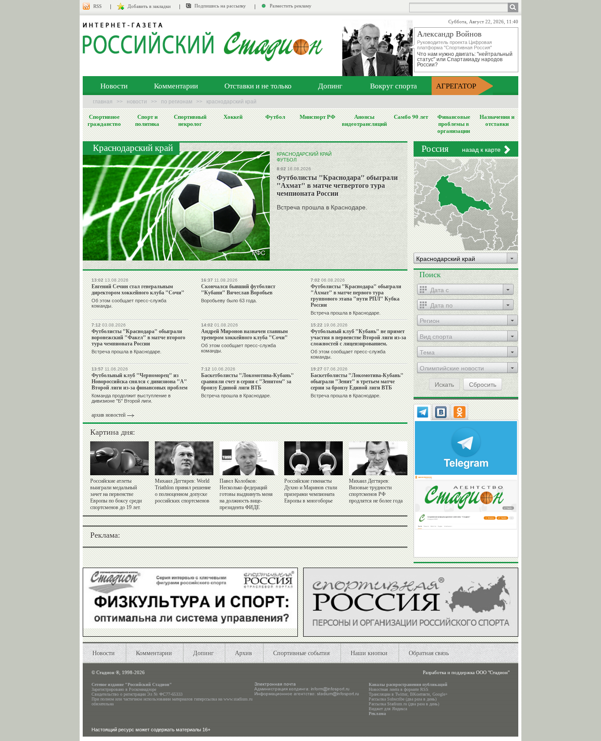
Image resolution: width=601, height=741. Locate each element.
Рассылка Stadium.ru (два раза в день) (404, 703)
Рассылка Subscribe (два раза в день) (402, 699)
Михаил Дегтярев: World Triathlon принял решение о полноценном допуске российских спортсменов (183, 491)
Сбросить (482, 384)
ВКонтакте (420, 694)
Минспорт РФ (317, 116)
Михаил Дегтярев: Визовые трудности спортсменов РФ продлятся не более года (376, 491)
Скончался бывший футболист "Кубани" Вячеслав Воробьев (238, 289)
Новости (114, 86)
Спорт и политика (147, 120)
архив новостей (108, 415)
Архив (243, 653)
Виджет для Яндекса (388, 708)
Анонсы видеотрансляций (364, 120)
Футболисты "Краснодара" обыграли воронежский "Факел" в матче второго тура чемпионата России (138, 337)
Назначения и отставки (497, 120)
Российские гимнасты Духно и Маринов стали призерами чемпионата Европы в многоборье (310, 491)
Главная (103, 102)
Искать (444, 384)
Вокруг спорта (393, 86)
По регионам (176, 102)
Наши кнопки (369, 653)
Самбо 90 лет (411, 116)
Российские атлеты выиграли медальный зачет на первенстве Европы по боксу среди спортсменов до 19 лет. (116, 494)
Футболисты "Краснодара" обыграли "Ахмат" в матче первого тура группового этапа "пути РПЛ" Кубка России (356, 295)
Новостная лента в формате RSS (399, 689)
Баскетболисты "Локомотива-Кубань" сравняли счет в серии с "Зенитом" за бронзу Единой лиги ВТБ (247, 381)
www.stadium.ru (238, 699)
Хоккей (233, 116)
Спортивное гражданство (104, 120)
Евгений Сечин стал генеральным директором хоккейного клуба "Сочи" (138, 289)
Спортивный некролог (190, 120)
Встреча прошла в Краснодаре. (322, 207)
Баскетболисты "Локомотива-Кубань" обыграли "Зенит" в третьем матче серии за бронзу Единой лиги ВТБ (357, 381)
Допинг (330, 86)
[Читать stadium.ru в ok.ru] (466, 502)
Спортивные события (301, 653)
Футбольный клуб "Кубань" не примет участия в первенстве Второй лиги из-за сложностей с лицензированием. (358, 337)
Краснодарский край (304, 154)
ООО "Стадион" (492, 672)
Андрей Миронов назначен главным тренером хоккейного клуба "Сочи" (244, 334)
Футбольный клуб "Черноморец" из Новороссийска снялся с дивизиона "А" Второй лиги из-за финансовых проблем (139, 381)
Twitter (401, 694)
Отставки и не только (258, 86)
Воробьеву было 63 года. (229, 300)
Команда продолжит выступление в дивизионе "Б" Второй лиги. (131, 398)
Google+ (440, 694)
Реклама (377, 713)
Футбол (275, 116)
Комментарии (176, 86)
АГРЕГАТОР (456, 86)
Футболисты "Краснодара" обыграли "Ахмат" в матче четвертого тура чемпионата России (337, 185)
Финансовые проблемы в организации (453, 123)
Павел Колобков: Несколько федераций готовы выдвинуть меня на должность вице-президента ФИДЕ (246, 494)
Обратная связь (429, 653)
